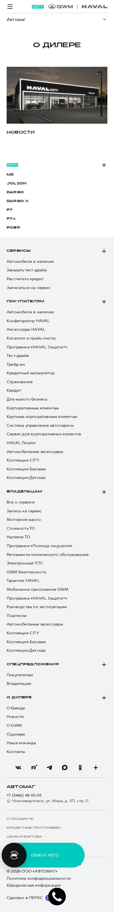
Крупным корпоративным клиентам (42, 416)
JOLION (16, 183)
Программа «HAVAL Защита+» (37, 347)
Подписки (17, 615)
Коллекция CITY (23, 460)
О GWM (14, 725)
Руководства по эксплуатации (37, 606)
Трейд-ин (16, 364)
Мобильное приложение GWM (37, 589)
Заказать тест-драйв (27, 270)
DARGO (15, 192)
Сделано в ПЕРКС (25, 897)
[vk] (18, 767)
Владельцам (24, 491)
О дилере (19, 697)
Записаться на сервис (29, 287)
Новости (15, 716)
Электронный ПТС (25, 563)
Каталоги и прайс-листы (31, 338)
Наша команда (21, 743)
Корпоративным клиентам (33, 408)
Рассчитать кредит (25, 279)
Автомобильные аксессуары (35, 451)
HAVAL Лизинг (21, 443)
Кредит (14, 390)
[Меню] (10, 6)
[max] (64, 767)
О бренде (16, 708)
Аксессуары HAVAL (26, 329)
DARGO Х (17, 201)
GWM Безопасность (26, 572)
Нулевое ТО (18, 537)
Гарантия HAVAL (23, 580)
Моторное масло (24, 519)
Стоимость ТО (21, 528)
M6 (10, 174)
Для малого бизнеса (27, 399)
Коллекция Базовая (26, 469)
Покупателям (25, 301)
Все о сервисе (21, 502)
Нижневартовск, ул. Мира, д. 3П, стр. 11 (50, 801)
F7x (11, 219)
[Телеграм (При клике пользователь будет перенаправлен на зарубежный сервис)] (49, 767)
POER (13, 227)
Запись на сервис (24, 511)
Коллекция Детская (26, 477)
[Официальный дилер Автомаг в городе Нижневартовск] (77, 6)
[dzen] (95, 767)
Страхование (20, 382)
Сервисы (19, 251)
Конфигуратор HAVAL (28, 321)
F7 (10, 210)
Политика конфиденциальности (39, 878)
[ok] (80, 767)
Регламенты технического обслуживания (48, 554)
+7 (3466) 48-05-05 (24, 795)
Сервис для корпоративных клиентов (44, 434)
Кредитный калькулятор (31, 373)
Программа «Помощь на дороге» (40, 545)
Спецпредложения (33, 664)
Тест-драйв (18, 355)
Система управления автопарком (40, 425)
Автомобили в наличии (30, 261)
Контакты (16, 751)
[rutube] (33, 767)
